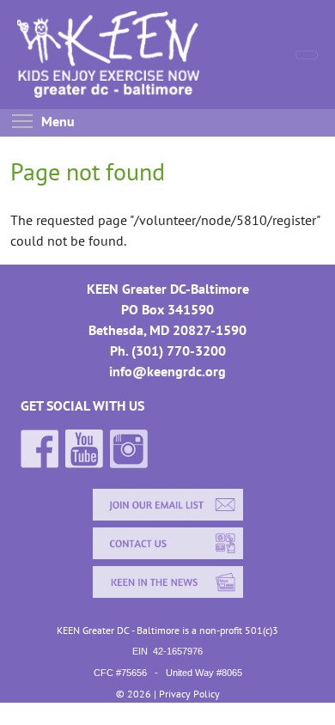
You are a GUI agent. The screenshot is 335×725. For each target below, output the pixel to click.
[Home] (126, 54)
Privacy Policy (189, 693)
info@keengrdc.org (167, 371)
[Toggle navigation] (306, 55)
